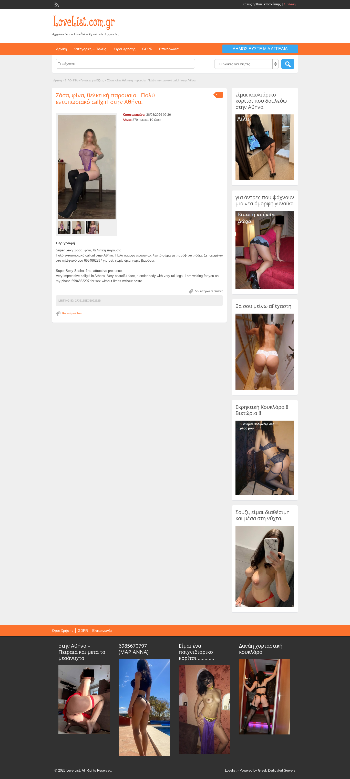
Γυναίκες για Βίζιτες (92, 80)
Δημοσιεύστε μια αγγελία (260, 49)
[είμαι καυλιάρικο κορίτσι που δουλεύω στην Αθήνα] (264, 179)
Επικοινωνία (169, 49)
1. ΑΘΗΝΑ (71, 80)
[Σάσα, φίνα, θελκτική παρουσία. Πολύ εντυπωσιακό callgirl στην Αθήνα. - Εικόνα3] (93, 227)
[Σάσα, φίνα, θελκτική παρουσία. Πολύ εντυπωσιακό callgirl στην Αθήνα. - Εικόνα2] (79, 227)
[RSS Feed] (56, 4)
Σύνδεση (290, 4)
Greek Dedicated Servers (276, 770)
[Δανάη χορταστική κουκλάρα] (264, 733)
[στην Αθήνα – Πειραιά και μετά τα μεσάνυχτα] (84, 732)
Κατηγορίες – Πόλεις (90, 49)
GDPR (147, 49)
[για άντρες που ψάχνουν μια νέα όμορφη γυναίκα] (264, 288)
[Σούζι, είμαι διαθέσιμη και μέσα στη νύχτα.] (264, 606)
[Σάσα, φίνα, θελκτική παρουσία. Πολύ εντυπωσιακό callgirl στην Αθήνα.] (87, 167)
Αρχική (61, 49)
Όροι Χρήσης (125, 49)
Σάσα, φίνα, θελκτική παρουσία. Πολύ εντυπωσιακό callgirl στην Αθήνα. (105, 98)
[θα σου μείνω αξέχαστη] (264, 389)
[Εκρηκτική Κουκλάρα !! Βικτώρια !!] (264, 494)
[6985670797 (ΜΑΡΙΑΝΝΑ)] (144, 755)
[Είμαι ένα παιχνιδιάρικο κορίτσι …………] (204, 752)
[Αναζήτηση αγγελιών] (287, 64)
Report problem (71, 313)
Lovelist (230, 770)
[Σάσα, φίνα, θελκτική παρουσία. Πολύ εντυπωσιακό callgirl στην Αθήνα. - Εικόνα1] (65, 227)
